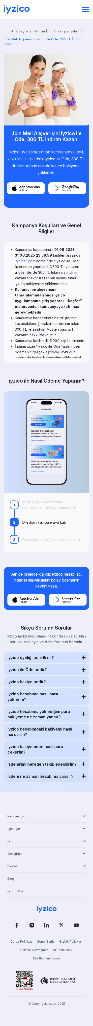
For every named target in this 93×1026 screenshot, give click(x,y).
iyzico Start (16, 891)
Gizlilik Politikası (71, 941)
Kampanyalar (68, 31)
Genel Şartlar (46, 941)
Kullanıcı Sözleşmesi (34, 950)
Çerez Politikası (21, 941)
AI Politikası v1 (63, 950)
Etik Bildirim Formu (46, 958)
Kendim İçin (43, 31)
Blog (10, 878)
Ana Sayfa (19, 31)
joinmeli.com (25, 261)
